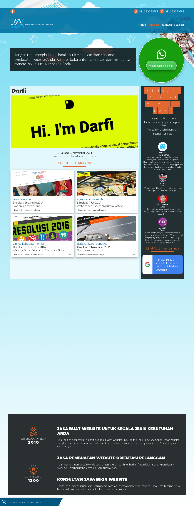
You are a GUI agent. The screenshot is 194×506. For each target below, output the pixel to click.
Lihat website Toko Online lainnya (26, 210)
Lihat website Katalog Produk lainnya (91, 210)
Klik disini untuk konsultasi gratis (24, 502)
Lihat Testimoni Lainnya (162, 248)
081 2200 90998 (148, 11)
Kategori (153, 25)
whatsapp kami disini (161, 65)
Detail (70, 210)
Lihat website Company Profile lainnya (28, 254)
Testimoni (166, 25)
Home (142, 25)
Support (179, 25)
